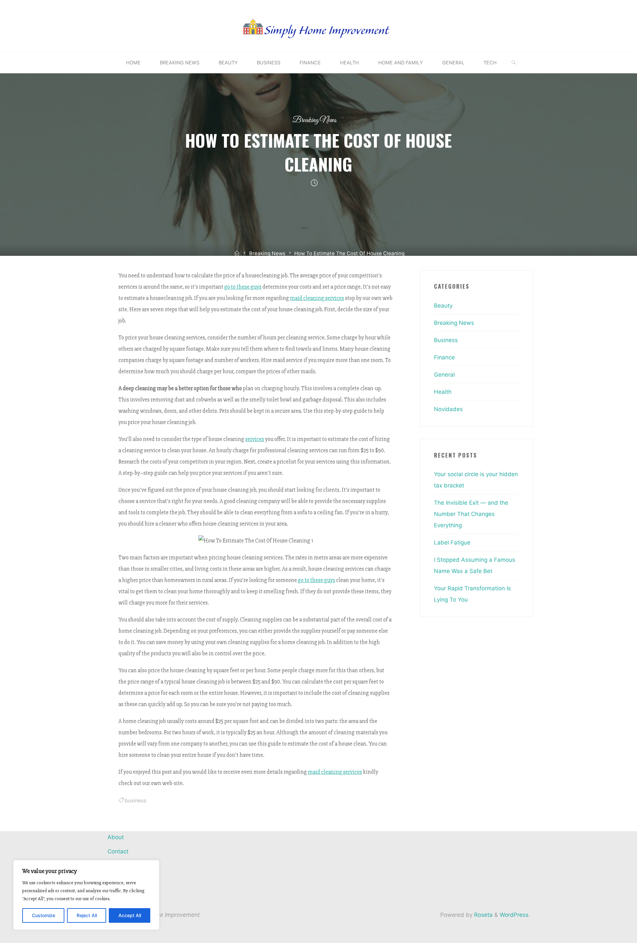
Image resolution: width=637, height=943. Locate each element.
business (135, 800)
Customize (43, 915)
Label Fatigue (452, 542)
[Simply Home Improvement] (318, 25)
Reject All (87, 915)
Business (446, 340)
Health (443, 392)
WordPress (514, 914)
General (444, 374)
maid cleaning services (317, 298)
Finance (444, 357)
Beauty (443, 305)
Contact (117, 851)
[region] (86, 895)
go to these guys (242, 286)
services (254, 439)
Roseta (482, 914)
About (115, 837)
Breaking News (314, 120)
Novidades (448, 409)
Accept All (129, 915)
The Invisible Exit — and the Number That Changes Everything (471, 514)
